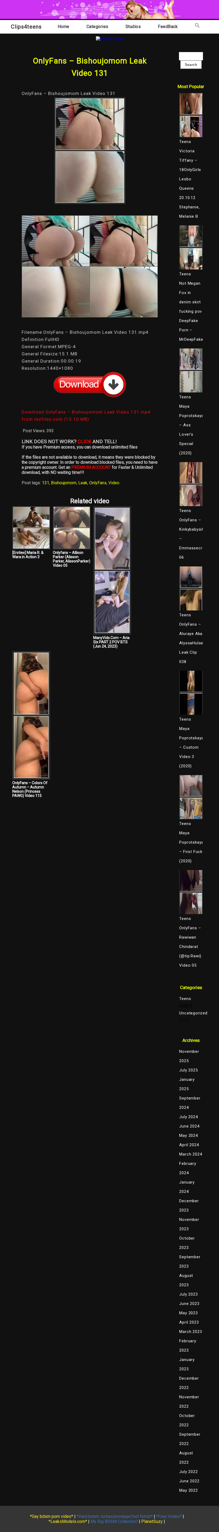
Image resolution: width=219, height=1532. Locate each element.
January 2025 (187, 1084)
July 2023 (188, 1294)
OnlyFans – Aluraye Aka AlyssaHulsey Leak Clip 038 (191, 643)
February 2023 (187, 1346)
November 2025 (189, 1056)
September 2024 (189, 1103)
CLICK (84, 441)
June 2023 (189, 1303)
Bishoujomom (63, 482)
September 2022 (189, 1439)
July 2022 (188, 1471)
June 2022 (189, 1481)
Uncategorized (191, 1013)
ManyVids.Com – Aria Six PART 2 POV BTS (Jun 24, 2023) (111, 642)
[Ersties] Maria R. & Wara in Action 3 (28, 554)
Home (63, 26)
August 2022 (186, 1458)
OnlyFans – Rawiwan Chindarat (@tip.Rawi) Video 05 (190, 947)
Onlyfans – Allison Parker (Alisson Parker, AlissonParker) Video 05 (71, 558)
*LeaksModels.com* (68, 1521)
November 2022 (189, 1402)
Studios (133, 26)
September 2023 (189, 1262)
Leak (82, 482)
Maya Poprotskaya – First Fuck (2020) (191, 847)
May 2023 (188, 1313)
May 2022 (188, 1490)
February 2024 (187, 1168)
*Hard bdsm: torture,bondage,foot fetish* (115, 1516)
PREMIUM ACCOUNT (91, 467)
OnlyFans (98, 482)
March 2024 (190, 1154)
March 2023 (190, 1331)
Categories (97, 26)
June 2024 (189, 1126)
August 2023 (186, 1280)
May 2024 (188, 1135)
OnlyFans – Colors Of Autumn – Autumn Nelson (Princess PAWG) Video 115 (30, 789)
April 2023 (189, 1322)
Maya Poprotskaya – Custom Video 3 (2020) (191, 747)
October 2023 (187, 1243)
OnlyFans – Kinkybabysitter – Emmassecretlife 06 (191, 539)
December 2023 (189, 1205)
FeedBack (168, 26)
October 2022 (187, 1420)
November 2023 (189, 1224)
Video (113, 482)
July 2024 (188, 1116)
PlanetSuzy (152, 1521)
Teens (185, 998)
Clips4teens (26, 26)
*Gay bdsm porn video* (51, 1516)
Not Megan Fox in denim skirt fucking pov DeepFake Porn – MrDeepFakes (191, 311)
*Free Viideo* (169, 1516)
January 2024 (187, 1187)
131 (45, 482)
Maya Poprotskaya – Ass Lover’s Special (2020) (191, 429)
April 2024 (189, 1144)
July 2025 (188, 1070)
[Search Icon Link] (197, 26)
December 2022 (189, 1383)
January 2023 (187, 1364)
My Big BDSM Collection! (114, 1521)
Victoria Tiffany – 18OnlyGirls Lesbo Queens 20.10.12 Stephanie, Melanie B (190, 184)
